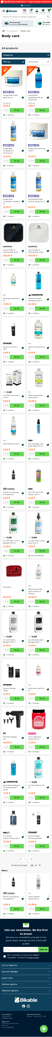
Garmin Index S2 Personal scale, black (10, 251)
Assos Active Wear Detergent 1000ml (35, 300)
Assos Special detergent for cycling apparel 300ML (11, 787)
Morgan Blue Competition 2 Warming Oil (8, 151)
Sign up (43, 949)
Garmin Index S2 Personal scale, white (35, 251)
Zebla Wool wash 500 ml (36, 689)
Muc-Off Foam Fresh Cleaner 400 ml (35, 493)
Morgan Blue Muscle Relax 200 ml (10, 96)
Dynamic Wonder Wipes (9, 689)
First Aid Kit (7, 587)
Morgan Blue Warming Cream (36, 150)
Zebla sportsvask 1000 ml (11, 300)
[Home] (4, 31)
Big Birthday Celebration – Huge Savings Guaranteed (27, 2)
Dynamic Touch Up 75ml (10, 348)
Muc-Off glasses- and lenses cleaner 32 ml (35, 445)
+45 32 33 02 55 (6, 1016)
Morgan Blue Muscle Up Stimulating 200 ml (36, 200)
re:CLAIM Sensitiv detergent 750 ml (9, 641)
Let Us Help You (9, 965)
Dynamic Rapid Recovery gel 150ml (35, 837)
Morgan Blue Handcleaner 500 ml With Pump (35, 97)
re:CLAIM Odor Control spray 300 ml (36, 542)
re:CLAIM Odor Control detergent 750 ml (11, 542)
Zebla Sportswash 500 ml (36, 348)
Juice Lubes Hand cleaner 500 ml (34, 738)
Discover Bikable (10, 972)
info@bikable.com (7, 1018)
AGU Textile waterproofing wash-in (11, 837)
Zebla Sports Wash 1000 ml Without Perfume (35, 591)
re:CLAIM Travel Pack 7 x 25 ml (11, 396)
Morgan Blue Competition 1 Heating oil (11, 201)
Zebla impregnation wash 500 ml (35, 396)
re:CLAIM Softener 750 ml (36, 786)
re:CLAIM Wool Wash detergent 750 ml (35, 641)
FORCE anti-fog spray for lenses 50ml (11, 493)
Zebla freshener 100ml (11, 444)
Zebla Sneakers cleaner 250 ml (34, 898)
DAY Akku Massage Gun (10, 738)
